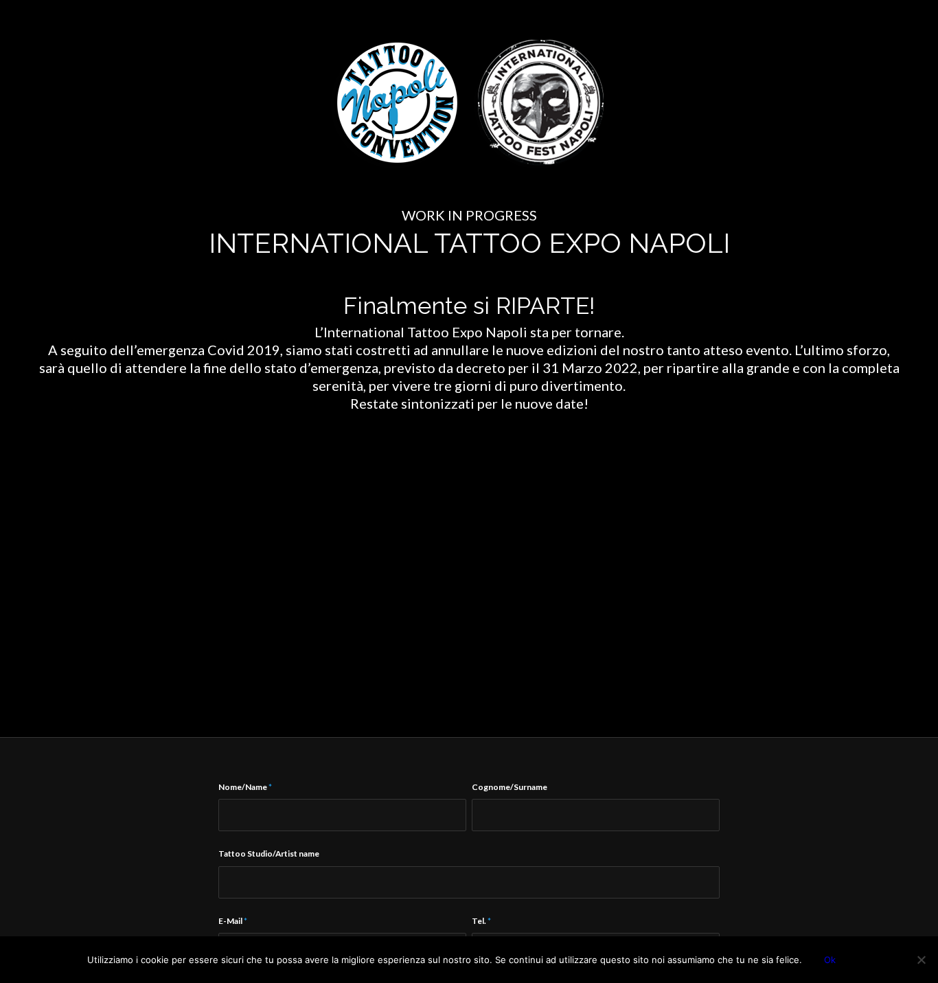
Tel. (481, 921)
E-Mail (232, 921)
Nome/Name (245, 787)
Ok (830, 959)
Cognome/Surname (509, 787)
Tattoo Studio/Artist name (268, 853)
